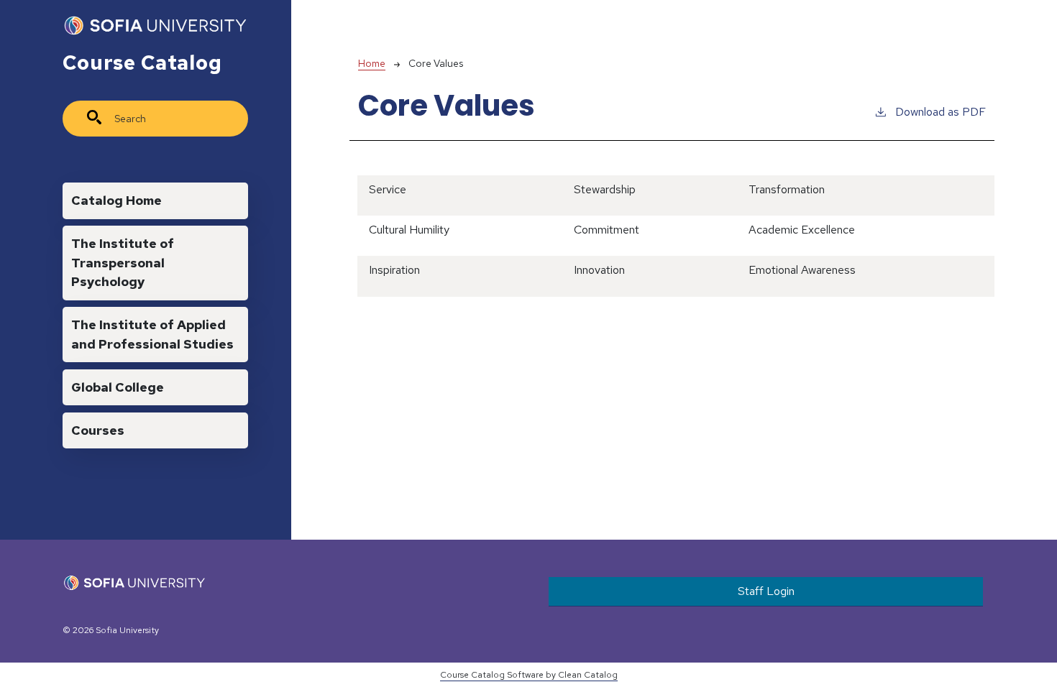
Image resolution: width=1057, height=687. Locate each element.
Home (371, 63)
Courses (97, 430)
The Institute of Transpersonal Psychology (122, 262)
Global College (117, 387)
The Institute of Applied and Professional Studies (152, 333)
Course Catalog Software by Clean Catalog (529, 675)
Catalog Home (116, 200)
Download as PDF (940, 111)
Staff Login (766, 591)
